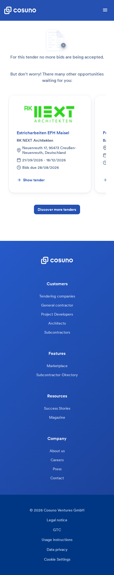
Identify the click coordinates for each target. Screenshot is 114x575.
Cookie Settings (57, 559)
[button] (105, 10)
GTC (57, 530)
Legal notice (57, 520)
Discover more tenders (57, 209)
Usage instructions (57, 540)
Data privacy (57, 549)
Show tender (34, 180)
